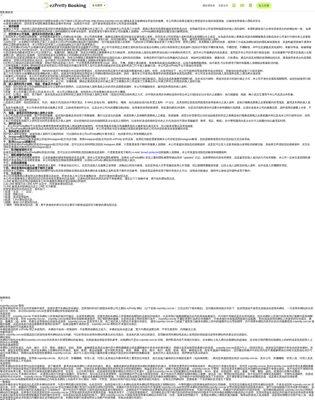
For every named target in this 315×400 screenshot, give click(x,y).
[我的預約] (233, 5)
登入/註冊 (264, 5)
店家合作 (223, 5)
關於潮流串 (209, 5)
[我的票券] (242, 5)
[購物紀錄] (250, 5)
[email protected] (150, 152)
